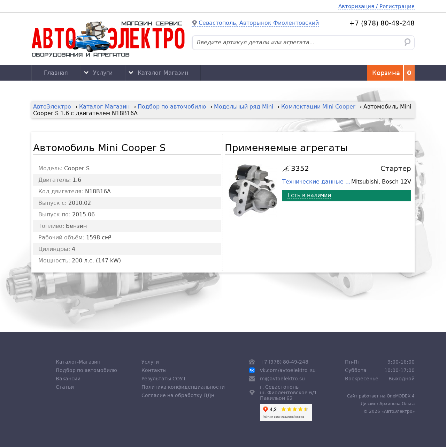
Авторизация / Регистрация (376, 6)
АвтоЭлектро (52, 106)
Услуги (103, 72)
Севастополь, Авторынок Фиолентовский (259, 23)
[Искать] (407, 43)
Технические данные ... (316, 181)
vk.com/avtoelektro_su (288, 370)
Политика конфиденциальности (183, 387)
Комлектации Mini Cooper (318, 106)
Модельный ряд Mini (243, 106)
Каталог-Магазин (163, 72)
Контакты (154, 370)
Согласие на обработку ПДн (177, 395)
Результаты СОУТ (163, 378)
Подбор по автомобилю (172, 106)
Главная (56, 72)
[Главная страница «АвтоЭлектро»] (108, 39)
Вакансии (68, 378)
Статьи (65, 387)
